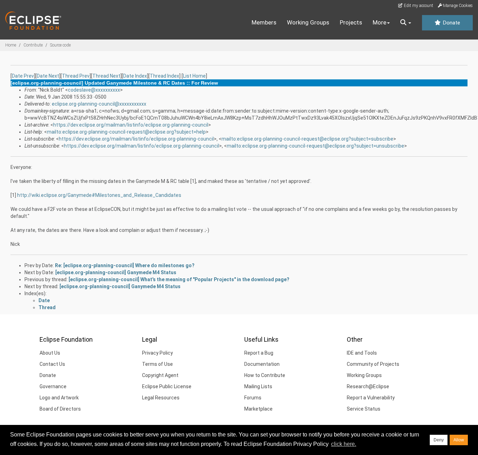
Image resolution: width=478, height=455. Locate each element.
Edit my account (418, 5)
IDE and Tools (362, 353)
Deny (439, 440)
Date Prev (23, 76)
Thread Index (164, 76)
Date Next (48, 76)
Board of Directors (60, 409)
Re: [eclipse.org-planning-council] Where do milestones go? (125, 265)
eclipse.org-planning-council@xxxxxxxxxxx (99, 104)
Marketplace (258, 409)
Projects (351, 22)
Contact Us (52, 364)
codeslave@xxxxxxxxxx (94, 90)
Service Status (363, 409)
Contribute (33, 45)
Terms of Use (157, 364)
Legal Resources (161, 397)
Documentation (262, 364)
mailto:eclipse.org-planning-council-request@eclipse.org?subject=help (126, 132)
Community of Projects (373, 364)
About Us (50, 353)
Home (10, 45)
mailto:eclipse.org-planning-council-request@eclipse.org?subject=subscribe (307, 139)
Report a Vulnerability (371, 397)
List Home (194, 76)
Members (264, 22)
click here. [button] (343, 444)
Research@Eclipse (368, 386)
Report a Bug (258, 353)
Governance (53, 386)
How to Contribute (264, 375)
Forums (252, 397)
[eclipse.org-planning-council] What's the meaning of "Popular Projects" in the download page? (179, 279)
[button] (405, 23)
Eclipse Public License (166, 386)
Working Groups (308, 22)
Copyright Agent (160, 375)
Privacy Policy (157, 353)
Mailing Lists (258, 386)
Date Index (135, 76)
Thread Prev (76, 76)
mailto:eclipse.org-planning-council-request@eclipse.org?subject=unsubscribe (315, 146)
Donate (450, 23)
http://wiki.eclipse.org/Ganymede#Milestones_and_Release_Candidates (99, 195)
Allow (459, 440)
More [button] (379, 22)
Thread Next (106, 76)
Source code (60, 45)
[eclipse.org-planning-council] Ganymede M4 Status (115, 272)
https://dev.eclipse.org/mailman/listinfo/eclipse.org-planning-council (130, 125)
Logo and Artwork (59, 397)
